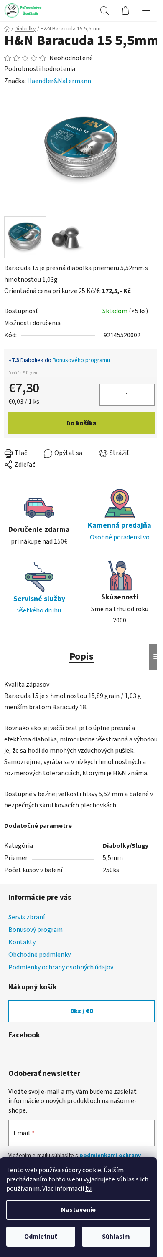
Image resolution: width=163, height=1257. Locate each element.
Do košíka (81, 423)
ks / (81, 1011)
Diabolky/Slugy (125, 845)
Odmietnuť (40, 1236)
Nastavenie (78, 1209)
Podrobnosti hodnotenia (39, 68)
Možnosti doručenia (32, 323)
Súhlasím (116, 1236)
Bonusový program (35, 929)
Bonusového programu (81, 360)
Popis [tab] (81, 656)
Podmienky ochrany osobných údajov (60, 967)
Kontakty (22, 942)
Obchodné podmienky (39, 954)
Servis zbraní (26, 917)
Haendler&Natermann (59, 81)
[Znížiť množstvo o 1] (106, 394)
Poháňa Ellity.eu (22, 373)
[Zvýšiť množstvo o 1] (148, 394)
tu (88, 1188)
